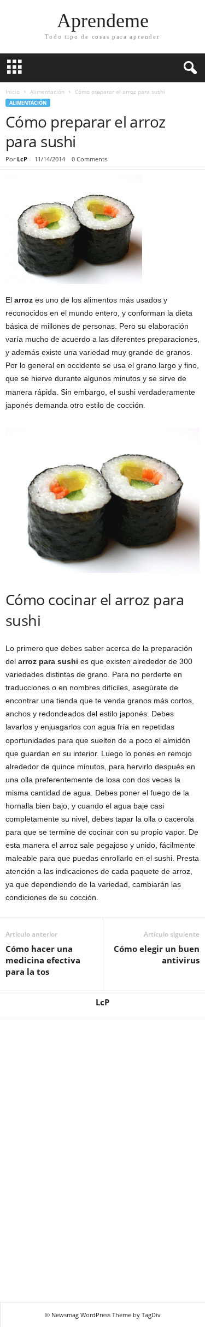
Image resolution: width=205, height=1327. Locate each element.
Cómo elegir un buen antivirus (157, 954)
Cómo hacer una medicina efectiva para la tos (42, 960)
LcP (22, 159)
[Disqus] (102, 1158)
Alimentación (47, 91)
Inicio (12, 91)
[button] (188, 68)
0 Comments (89, 159)
